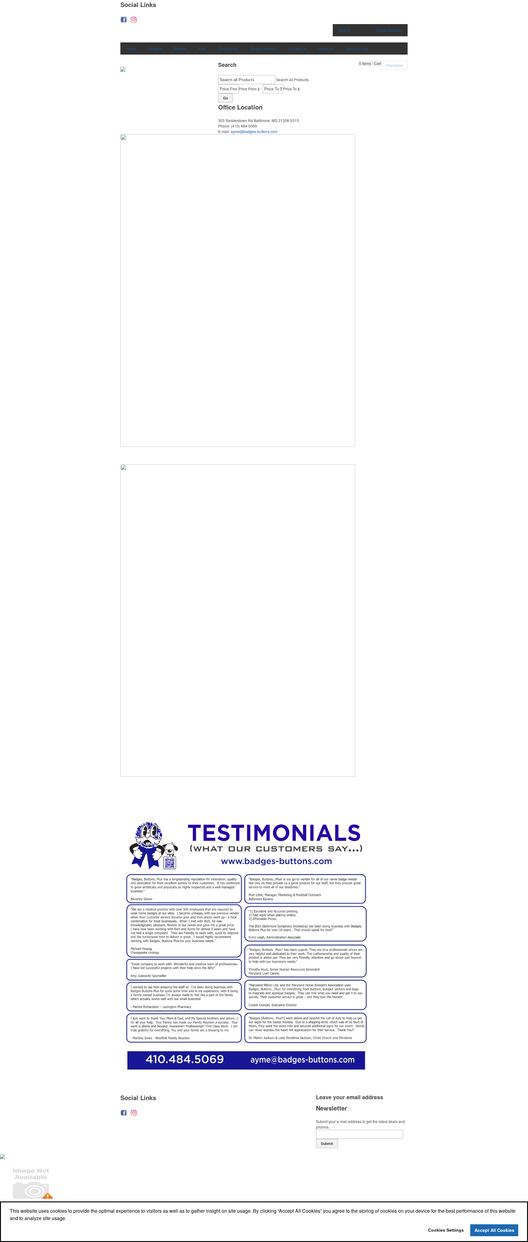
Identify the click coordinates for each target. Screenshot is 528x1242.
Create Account (389, 30)
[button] (370, 63)
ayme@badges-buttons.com (254, 131)
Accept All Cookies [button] (494, 1230)
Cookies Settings (446, 1230)
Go (225, 98)
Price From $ (249, 88)
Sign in (344, 30)
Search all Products (292, 79)
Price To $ (291, 88)
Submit (327, 1143)
